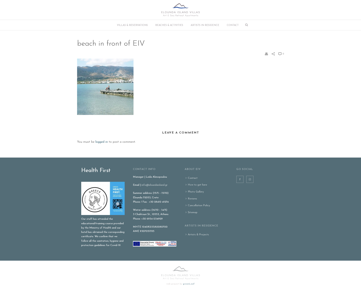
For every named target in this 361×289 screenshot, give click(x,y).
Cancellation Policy (199, 205)
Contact (233, 25)
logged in (101, 141)
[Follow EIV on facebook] (239, 179)
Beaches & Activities (169, 25)
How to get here (197, 184)
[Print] (266, 53)
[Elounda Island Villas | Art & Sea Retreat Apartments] (180, 10)
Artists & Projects (198, 234)
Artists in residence (205, 25)
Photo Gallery (196, 191)
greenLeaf (189, 284)
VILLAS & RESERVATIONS (132, 25)
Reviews (192, 198)
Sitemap (192, 212)
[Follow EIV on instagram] (249, 179)
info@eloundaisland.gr (155, 185)
